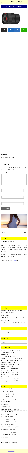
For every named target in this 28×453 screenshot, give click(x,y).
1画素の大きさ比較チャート (8, 406)
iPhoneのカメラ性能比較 (7, 416)
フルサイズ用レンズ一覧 (7, 391)
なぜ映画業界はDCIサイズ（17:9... (9, 362)
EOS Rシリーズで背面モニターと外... (10, 360)
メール (3, 194)
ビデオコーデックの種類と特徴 (8, 432)
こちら (14, 260)
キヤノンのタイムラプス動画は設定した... (11, 379)
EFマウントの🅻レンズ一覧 (8, 401)
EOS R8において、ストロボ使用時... (10, 381)
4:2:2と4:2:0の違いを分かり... (8, 376)
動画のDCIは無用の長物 (7, 366)
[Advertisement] (14, 90)
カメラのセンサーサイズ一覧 (8, 419)
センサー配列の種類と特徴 (7, 424)
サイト (3, 201)
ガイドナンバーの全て (6, 370)
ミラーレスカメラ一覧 (6, 388)
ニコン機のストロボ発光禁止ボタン (9, 368)
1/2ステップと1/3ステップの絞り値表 (10, 427)
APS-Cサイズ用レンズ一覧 (7, 394)
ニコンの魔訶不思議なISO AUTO (9, 364)
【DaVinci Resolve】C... (7, 352)
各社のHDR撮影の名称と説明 (8, 421)
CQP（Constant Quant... (7, 356)
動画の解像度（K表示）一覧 (8, 429)
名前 (2, 188)
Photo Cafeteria (11, 451)
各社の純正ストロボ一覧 (7, 411)
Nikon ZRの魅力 (5, 354)
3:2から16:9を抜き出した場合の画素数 (10, 409)
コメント (4, 172)
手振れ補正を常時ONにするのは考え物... (11, 358)
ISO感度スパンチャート (7, 404)
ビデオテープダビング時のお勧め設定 (10, 434)
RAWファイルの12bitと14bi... (8, 372)
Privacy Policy (4, 437)
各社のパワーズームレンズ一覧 (8, 399)
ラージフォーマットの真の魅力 (8, 374)
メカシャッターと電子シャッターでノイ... (11, 350)
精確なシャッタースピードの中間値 (10, 414)
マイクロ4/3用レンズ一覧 (7, 396)
